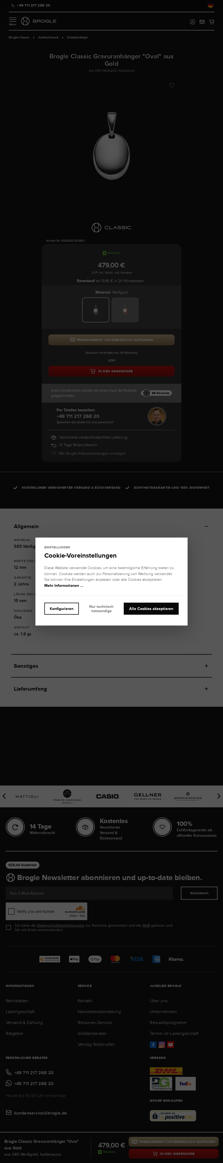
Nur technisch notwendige (101, 608)
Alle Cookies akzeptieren (151, 608)
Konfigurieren (61, 608)
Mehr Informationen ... (63, 585)
